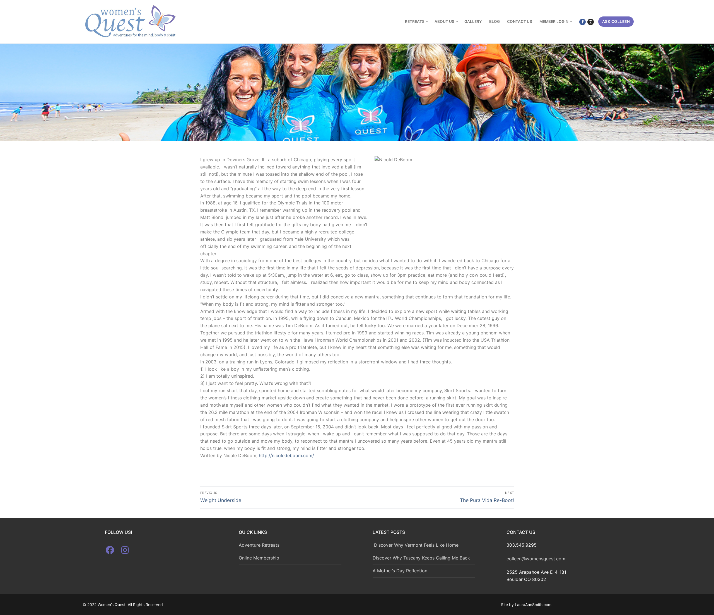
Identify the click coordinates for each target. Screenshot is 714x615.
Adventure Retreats (259, 545)
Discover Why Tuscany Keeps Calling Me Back (421, 558)
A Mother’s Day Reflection (400, 570)
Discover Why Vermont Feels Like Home (416, 545)
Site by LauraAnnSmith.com (526, 604)
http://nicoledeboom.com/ (286, 455)
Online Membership (259, 558)
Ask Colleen (616, 21)
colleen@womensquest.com (535, 558)
